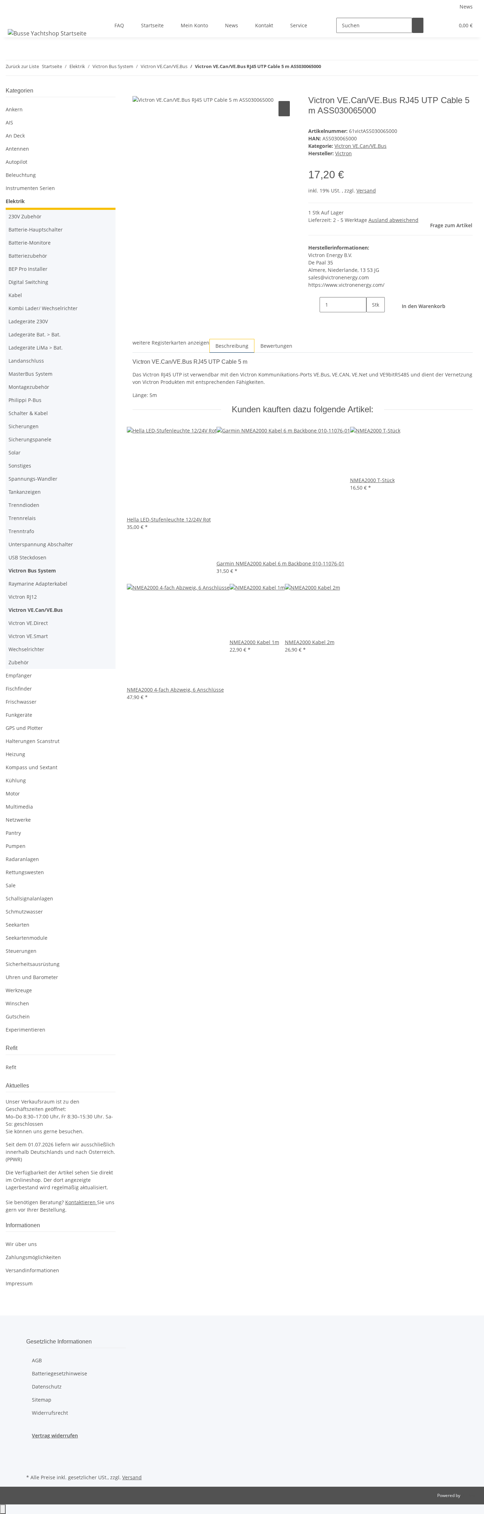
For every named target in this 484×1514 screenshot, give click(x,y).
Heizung (15, 754)
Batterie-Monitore (30, 242)
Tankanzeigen (25, 491)
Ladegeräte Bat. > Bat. (35, 334)
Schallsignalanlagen (29, 898)
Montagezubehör (29, 387)
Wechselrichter (26, 649)
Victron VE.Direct (28, 623)
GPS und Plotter (24, 728)
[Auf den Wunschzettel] (284, 108)
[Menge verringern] (314, 304)
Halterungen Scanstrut (33, 741)
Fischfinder (19, 688)
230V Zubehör (25, 216)
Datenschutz (47, 1386)
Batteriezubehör (28, 255)
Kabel (15, 295)
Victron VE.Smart (28, 636)
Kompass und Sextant (31, 767)
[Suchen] (417, 25)
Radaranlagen (22, 859)
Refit (11, 1067)
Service (298, 25)
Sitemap (41, 1399)
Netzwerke (18, 819)
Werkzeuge (19, 990)
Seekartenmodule (26, 937)
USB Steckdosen (27, 557)
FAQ (119, 25)
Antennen (17, 148)
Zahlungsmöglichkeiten (33, 1257)
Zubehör (19, 662)
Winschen (17, 1003)
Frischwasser (21, 701)
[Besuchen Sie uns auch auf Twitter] (32, 1456)
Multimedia (19, 806)
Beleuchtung (21, 175)
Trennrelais (22, 518)
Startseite (152, 25)
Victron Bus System (32, 570)
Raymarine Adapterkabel (38, 583)
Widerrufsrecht (50, 1412)
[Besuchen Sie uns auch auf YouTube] (32, 1464)
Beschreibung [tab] (231, 345)
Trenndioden (24, 505)
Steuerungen (21, 951)
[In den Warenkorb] (138, 91)
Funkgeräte (19, 714)
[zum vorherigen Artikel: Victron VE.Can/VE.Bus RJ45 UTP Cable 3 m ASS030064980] (326, 68)
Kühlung (16, 780)
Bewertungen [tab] (276, 345)
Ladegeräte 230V (28, 321)
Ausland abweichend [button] (393, 220)
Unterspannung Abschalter (41, 544)
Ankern (14, 109)
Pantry (13, 832)
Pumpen (16, 846)
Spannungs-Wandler (33, 478)
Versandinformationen (32, 1270)
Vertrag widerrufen (55, 1435)
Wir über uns (21, 1244)
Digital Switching (28, 282)
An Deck (15, 135)
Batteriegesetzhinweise (59, 1373)
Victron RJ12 (23, 596)
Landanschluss (26, 360)
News (466, 6)
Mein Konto (194, 25)
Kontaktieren (81, 1202)
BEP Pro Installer (28, 269)
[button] (434, 25)
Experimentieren (25, 1029)
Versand (366, 190)
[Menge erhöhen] (372, 320)
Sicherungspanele (30, 439)
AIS (9, 122)
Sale (11, 885)
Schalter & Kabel (28, 413)
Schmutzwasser (24, 911)
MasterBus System (30, 373)
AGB (37, 1360)
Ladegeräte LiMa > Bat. (36, 347)
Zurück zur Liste (22, 66)
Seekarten (17, 924)
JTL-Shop (469, 1495)
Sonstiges (20, 465)
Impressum (19, 1283)
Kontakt (264, 25)
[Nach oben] (3, 1509)
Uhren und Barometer (32, 977)
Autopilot (16, 161)
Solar (15, 452)
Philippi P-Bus (25, 400)
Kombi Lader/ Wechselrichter (43, 308)
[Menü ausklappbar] (14, 19)
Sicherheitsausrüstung (33, 964)
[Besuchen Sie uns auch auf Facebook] (32, 1447)
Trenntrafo (21, 531)
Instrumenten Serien (30, 188)
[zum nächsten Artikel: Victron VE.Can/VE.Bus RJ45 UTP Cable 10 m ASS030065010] (339, 68)
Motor (13, 793)
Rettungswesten (25, 872)
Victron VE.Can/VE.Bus (360, 146)
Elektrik (15, 201)
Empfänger (19, 675)
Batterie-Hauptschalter (36, 229)
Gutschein (18, 1016)
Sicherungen (24, 426)
